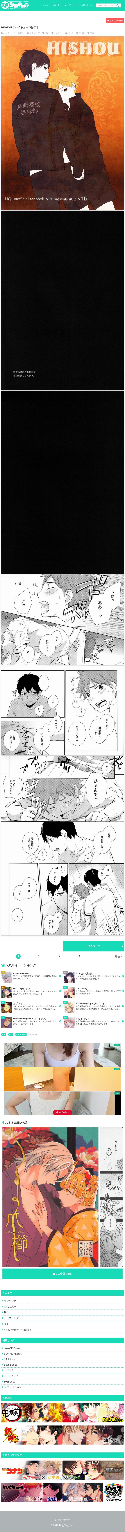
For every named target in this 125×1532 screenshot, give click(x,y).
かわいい (58, 33)
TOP (3, 1034)
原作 (71, 5)
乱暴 (92, 33)
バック (70, 33)
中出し (82, 33)
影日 (22, 33)
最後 (117, 956)
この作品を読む (63, 1273)
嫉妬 (47, 33)
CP (65, 5)
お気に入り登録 (116, 21)
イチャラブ (34, 33)
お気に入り (56, 5)
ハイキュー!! (9, 33)
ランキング (45, 5)
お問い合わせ (86, 5)
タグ (77, 5)
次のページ (94, 946)
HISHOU (33, 1034)
